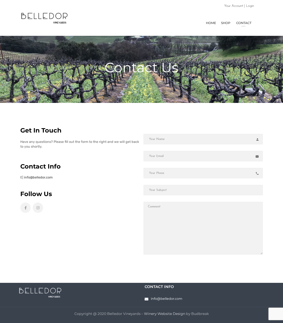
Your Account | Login (239, 6)
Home (210, 23)
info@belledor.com (38, 177)
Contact (243, 23)
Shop (225, 23)
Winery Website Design (164, 314)
